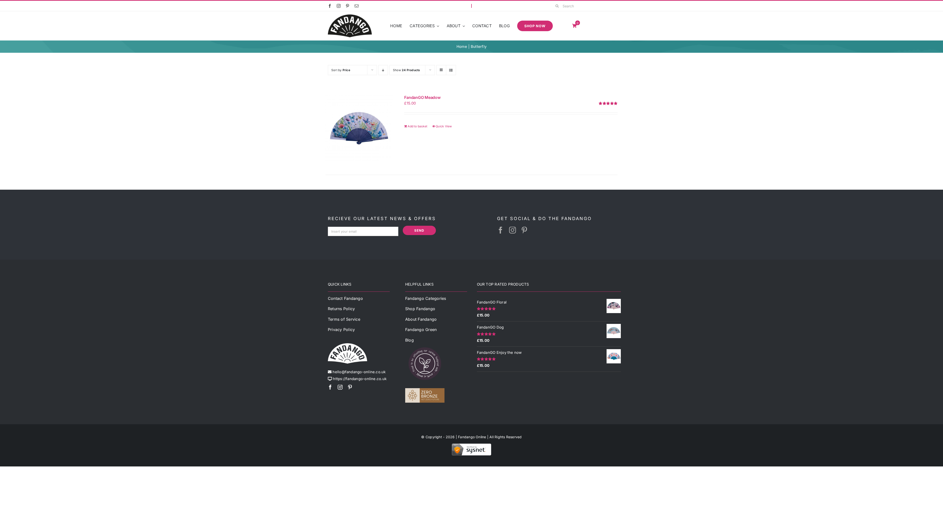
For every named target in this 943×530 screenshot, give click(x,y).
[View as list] (451, 70)
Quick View (444, 126)
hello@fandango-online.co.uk (359, 372)
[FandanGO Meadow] (359, 128)
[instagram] (339, 6)
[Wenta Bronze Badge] (424, 390)
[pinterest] (347, 6)
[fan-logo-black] (350, 16)
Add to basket (417, 126)
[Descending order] (383, 70)
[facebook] (330, 6)
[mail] (357, 6)
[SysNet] (471, 445)
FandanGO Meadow (422, 97)
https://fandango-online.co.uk (360, 378)
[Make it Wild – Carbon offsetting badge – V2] (424, 346)
